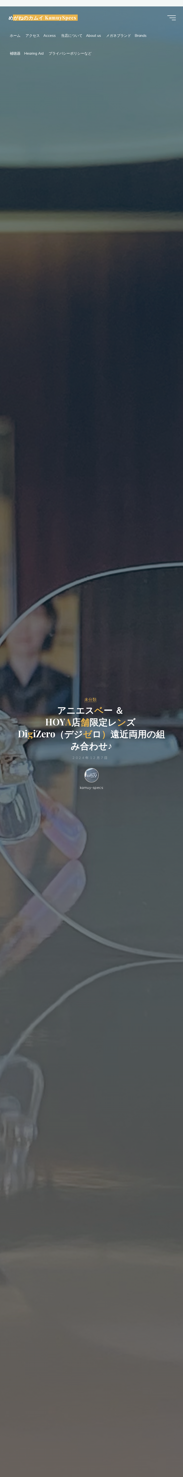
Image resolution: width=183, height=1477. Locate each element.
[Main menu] (171, 17)
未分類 (90, 699)
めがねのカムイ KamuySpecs (42, 17)
